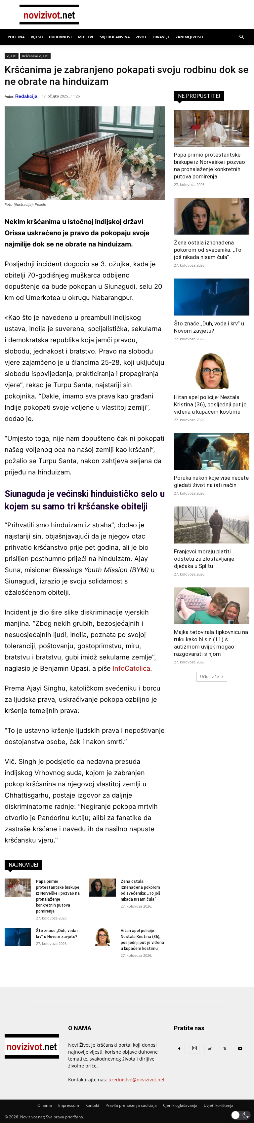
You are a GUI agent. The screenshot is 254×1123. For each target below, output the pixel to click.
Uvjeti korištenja (218, 1105)
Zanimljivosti (189, 36)
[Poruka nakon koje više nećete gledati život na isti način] (211, 451)
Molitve (86, 36)
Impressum (68, 1105)
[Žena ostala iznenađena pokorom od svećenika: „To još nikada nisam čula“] (102, 888)
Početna (16, 36)
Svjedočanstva (115, 36)
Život (141, 36)
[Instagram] (194, 1048)
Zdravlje (161, 36)
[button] (241, 37)
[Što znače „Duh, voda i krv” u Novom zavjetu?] (18, 937)
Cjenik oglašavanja (180, 1105)
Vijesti (37, 36)
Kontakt (92, 1105)
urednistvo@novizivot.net (136, 1079)
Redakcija (26, 96)
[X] (225, 1049)
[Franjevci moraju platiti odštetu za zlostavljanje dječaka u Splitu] (211, 524)
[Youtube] (240, 1049)
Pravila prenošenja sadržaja (131, 1105)
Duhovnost (60, 36)
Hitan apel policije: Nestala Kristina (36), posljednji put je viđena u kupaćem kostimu (210, 404)
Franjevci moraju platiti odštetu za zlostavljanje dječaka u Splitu (204, 558)
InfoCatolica (131, 668)
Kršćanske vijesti (35, 56)
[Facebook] (179, 1049)
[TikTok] (209, 1049)
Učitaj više (209, 676)
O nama (44, 1105)
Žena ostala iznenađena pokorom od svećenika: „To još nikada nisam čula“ (207, 249)
